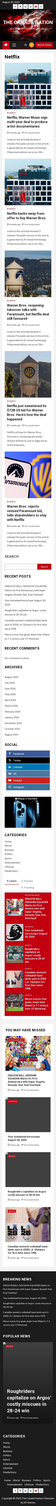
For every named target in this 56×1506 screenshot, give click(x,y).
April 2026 (10, 699)
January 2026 (12, 717)
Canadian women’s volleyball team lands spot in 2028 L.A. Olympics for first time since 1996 (26, 624)
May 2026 (10, 694)
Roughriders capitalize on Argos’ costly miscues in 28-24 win (35, 955)
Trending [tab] (29, 887)
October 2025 (12, 728)
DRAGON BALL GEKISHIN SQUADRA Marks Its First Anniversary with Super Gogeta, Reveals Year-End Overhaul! (26, 590)
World (8, 845)
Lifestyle (9, 866)
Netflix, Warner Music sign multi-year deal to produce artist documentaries (27, 122)
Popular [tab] (28, 880)
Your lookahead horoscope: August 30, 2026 (36, 933)
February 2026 (12, 711)
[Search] (26, 45)
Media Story (11, 870)
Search (12, 556)
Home (8, 841)
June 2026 (10, 688)
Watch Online (44, 44)
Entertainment (12, 862)
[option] (28, 1384)
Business (11, 113)
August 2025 (11, 734)
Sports (8, 858)
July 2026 (10, 682)
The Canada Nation (28, 22)
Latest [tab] (12, 880)
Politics (9, 853)
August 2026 (11, 676)
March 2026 (11, 705)
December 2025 (13, 723)
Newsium (49, 1498)
